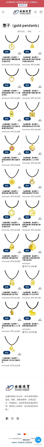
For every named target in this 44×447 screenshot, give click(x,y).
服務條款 (14, 442)
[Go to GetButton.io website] (38, 444)
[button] (3, 12)
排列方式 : (21, 31)
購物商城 (22, 5)
